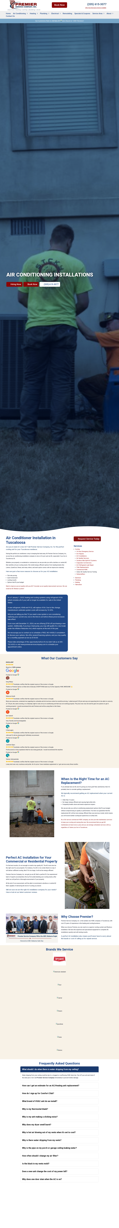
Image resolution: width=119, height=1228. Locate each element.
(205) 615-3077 (96, 4)
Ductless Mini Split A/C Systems (86, 560)
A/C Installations (81, 556)
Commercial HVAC (82, 569)
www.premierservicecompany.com (33, 644)
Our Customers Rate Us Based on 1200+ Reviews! (59, 21)
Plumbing (78, 580)
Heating (77, 582)
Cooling (77, 549)
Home (8, 14)
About (109, 14)
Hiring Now (16, 284)
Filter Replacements (82, 567)
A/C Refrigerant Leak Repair (85, 565)
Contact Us (10, 16)
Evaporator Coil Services (83, 563)
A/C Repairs (80, 554)
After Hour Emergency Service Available (95, 7)
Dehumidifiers (80, 574)
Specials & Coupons (82, 14)
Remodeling (67, 14)
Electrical (78, 578)
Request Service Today (88, 539)
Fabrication (78, 584)
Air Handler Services (82, 558)
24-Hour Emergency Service (85, 551)
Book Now (59, 5)
